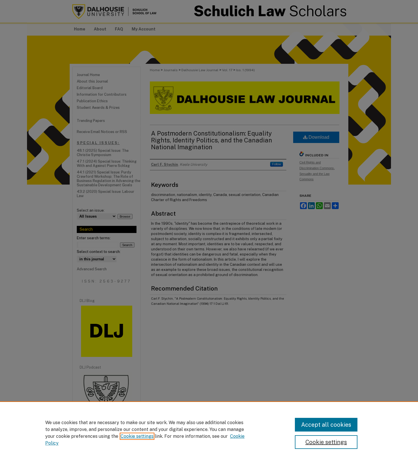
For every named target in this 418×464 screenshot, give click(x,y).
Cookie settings (137, 436)
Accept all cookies (326, 424)
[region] (209, 432)
